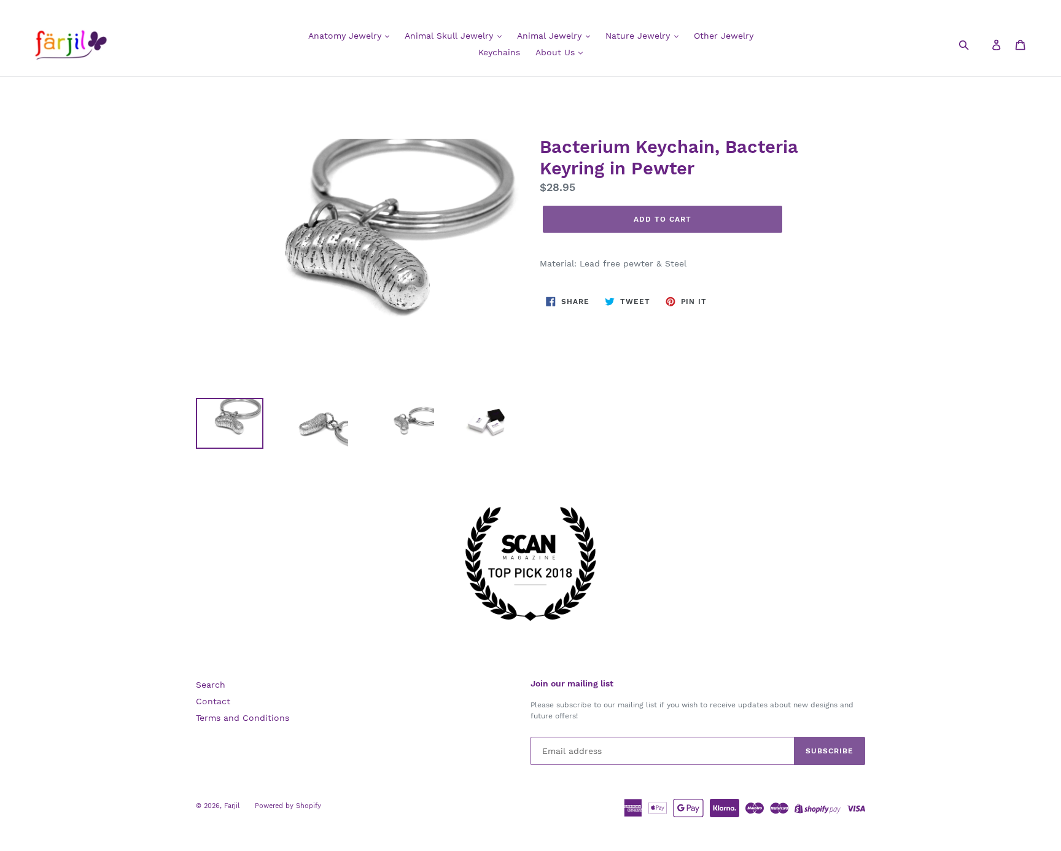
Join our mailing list (571, 683)
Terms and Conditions (242, 718)
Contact (213, 701)
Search (210, 685)
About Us (556, 52)
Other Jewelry (723, 36)
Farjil (231, 806)
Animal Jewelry (551, 36)
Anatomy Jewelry (346, 36)
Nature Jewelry (639, 36)
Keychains (499, 52)
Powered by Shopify (288, 806)
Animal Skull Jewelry (450, 36)
